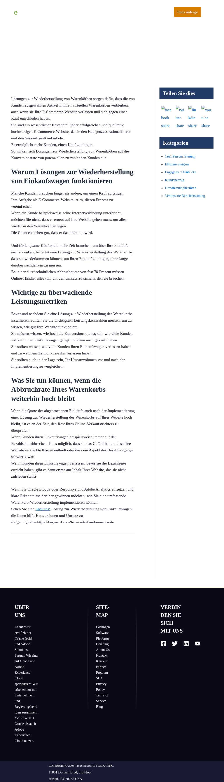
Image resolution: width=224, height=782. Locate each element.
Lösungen (103, 627)
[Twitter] (175, 643)
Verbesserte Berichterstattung (185, 196)
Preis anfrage (187, 12)
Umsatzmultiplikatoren (180, 188)
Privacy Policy (101, 686)
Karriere (101, 661)
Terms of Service (102, 698)
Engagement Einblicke (180, 172)
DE (165, 12)
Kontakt (101, 655)
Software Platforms (102, 635)
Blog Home (55, 13)
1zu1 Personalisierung (180, 156)
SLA (99, 678)
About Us (103, 650)
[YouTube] (197, 643)
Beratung (102, 644)
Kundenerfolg (174, 180)
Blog (99, 706)
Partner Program (102, 669)
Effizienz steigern (177, 164)
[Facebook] (163, 643)
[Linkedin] (186, 643)
